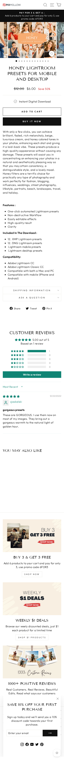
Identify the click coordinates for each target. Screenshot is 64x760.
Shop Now (32, 574)
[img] (11, 396)
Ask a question (32, 297)
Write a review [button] (32, 374)
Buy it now (32, 121)
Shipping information (32, 290)
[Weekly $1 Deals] (32, 598)
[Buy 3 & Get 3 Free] (32, 535)
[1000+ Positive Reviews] (32, 662)
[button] (17, 351)
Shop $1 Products (32, 637)
